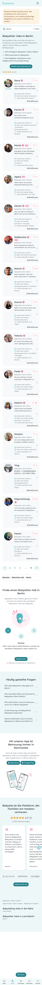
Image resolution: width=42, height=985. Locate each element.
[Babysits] (8, 3)
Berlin (5, 919)
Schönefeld (7, 911)
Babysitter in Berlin (31, 903)
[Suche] (4, 29)
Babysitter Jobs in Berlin (12, 901)
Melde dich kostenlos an (21, 66)
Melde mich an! (21, 884)
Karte (22, 975)
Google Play (29, 763)
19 (31, 568)
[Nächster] (37, 568)
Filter (37, 29)
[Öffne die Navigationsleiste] (38, 3)
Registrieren (21, 659)
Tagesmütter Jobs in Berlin (13, 903)
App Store (14, 763)
